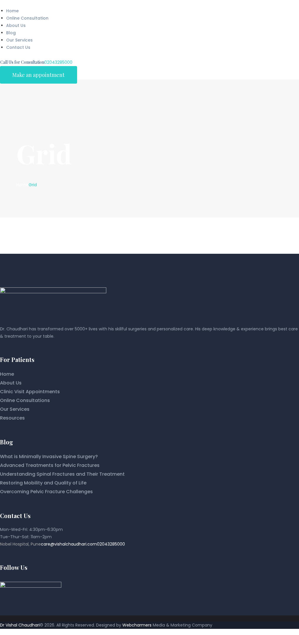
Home (22, 185)
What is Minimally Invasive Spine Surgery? (49, 456)
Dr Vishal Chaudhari (20, 625)
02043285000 (111, 544)
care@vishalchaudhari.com (69, 544)
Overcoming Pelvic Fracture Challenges (46, 491)
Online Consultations (25, 400)
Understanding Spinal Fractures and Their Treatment (62, 474)
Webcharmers (137, 625)
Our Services (14, 409)
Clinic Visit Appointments (30, 391)
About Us (11, 382)
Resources (12, 418)
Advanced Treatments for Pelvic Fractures (50, 465)
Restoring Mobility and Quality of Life (43, 482)
